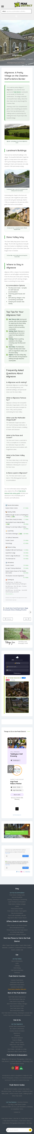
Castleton (11, 947)
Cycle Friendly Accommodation (17, 902)
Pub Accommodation (17, 913)
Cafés (17, 963)
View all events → (10, 594)
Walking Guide (27, 1093)
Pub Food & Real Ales (17, 970)
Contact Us (17, 1112)
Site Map (29, 1123)
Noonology (9, 543)
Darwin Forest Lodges (13, 835)
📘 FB (23, 677)
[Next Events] (17, 808)
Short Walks (11, 1049)
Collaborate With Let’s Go (8, 1107)
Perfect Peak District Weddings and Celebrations (17, 1015)
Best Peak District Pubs (17, 1008)
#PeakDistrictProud (18, 927)
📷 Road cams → (17, 673)
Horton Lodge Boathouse (13, 556)
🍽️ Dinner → (9, 670)
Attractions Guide (6, 1091)
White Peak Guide (17, 1096)
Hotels (17, 906)
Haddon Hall (19, 950)
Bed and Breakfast (17, 897)
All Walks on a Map (21, 1049)
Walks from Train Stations (17, 1044)
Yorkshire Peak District (17, 987)
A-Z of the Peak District (17, 932)
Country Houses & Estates (17, 1031)
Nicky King (26, 1061)
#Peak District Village (22, 608)
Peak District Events (17, 1047)
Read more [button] (7, 853)
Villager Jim (5, 1059)
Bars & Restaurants (17, 961)
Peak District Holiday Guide (17, 895)
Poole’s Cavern (10, 540)
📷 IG (8, 680)
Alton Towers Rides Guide (23, 945)
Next (26, 619)
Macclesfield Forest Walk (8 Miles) (15, 522)
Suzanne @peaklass (15, 1061)
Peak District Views (6, 1118)
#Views (13, 610)
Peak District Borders (17, 908)
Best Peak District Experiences (17, 997)
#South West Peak (10, 608)
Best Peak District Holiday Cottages (17, 1004)
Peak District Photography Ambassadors (13, 1123)
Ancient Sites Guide (23, 1089)
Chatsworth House (20, 947)
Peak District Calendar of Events (17, 934)
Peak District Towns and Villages (18, 59)
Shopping (17, 1035)
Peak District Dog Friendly (17, 1001)
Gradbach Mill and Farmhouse (14, 550)
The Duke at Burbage (12, 533)
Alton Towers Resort (8, 945)
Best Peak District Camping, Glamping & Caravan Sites (17, 1013)
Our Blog (10, 1104)
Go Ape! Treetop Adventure (13, 568)
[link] (17, 794)
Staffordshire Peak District (17, 984)
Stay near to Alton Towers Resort (17, 918)
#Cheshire (24, 610)
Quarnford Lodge (10, 553)
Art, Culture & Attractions (17, 1028)
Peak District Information (11, 1121)
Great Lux (28, 1059)
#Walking (17, 610)
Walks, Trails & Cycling (17, 1042)
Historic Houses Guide (16, 1093)
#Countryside (7, 610)
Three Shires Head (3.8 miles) (14, 519)
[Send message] (30, 1130)
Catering (17, 965)
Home (1, 59)
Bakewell (4, 947)
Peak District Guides (20, 1104)
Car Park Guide (17, 1091)
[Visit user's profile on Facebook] (7, 856)
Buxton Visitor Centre (12, 508)
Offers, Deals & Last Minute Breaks (17, 925)
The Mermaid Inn (10, 558)
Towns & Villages (17, 1040)
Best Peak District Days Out (17, 999)
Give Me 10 (17, 1118)
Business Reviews (23, 1102)
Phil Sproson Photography (16, 1059)
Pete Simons (5, 1061)
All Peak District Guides (10, 1089)
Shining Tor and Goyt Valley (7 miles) (16, 527)
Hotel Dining (17, 968)
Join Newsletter (21, 1107)
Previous (8, 619)
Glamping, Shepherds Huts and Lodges (15, 832)
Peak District (17, 92)
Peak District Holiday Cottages (17, 904)
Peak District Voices (27, 1118)
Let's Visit (7, 59)
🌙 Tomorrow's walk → (11, 666)
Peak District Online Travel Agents (17, 911)
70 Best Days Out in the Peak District (17, 930)
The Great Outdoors (17, 1038)
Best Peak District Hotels (17, 1006)
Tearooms (17, 972)
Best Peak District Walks (17, 1010)
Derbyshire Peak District (17, 982)
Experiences (17, 1033)
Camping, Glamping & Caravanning (17, 899)
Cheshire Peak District (17, 980)
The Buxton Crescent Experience (15, 576)
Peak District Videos (24, 1121)
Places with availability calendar (17, 915)
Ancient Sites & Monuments (17, 1026)
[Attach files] (8, 1130)
